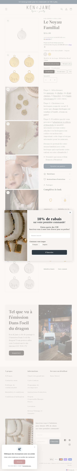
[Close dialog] (70, 212)
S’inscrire (49, 252)
